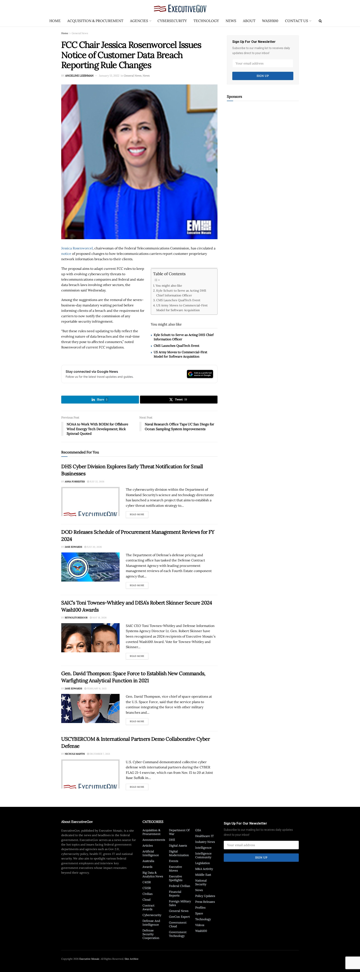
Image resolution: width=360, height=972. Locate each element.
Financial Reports (175, 893)
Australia (148, 861)
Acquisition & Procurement (95, 21)
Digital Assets (178, 845)
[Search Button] (320, 21)
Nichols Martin (75, 753)
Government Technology (177, 934)
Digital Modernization (179, 853)
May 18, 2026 (99, 617)
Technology (206, 21)
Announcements (153, 840)
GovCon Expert (179, 917)
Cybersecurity (172, 21)
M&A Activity (204, 869)
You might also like (169, 285)
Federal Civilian (179, 886)
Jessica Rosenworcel (77, 248)
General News (80, 33)
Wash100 (270, 21)
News (231, 21)
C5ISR (146, 888)
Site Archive (132, 958)
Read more (139, 513)
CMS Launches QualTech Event (178, 300)
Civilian (147, 894)
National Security (201, 882)
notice (66, 253)
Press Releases (205, 902)
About (249, 21)
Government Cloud (177, 924)
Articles (147, 845)
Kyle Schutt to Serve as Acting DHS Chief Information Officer (181, 293)
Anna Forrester (75, 481)
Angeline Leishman (79, 75)
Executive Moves (175, 868)
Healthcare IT (204, 836)
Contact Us (296, 21)
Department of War (179, 832)
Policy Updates (205, 896)
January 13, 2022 (109, 75)
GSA (198, 830)
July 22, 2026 (96, 481)
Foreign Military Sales (180, 903)
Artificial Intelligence (150, 853)
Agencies (139, 21)
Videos (199, 925)
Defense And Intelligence (151, 922)
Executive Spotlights (175, 878)
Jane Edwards (73, 546)
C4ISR (146, 882)
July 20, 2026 (94, 546)
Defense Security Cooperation (150, 934)
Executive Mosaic (89, 958)
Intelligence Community (203, 855)
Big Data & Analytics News (152, 874)
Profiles (200, 907)
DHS (172, 840)
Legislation (202, 863)
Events (173, 861)
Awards (147, 867)
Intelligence (203, 847)
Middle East (203, 875)
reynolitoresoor (76, 617)
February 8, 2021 (96, 688)
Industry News (205, 842)
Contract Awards (148, 907)
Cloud (146, 899)
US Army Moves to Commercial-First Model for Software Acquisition (182, 307)
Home (55, 21)
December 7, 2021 (99, 753)
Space (199, 913)
